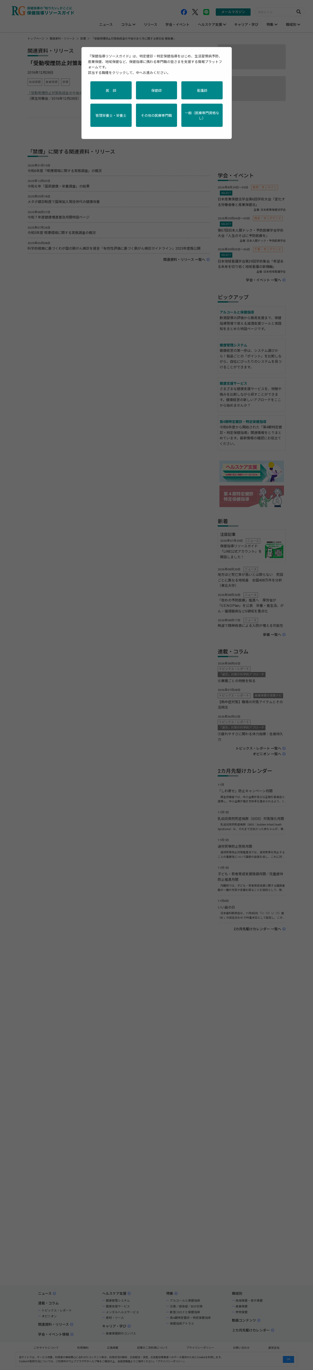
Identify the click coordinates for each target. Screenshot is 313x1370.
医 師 (111, 91)
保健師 (156, 91)
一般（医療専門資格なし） (202, 115)
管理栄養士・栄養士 (111, 116)
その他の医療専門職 (156, 116)
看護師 (202, 91)
